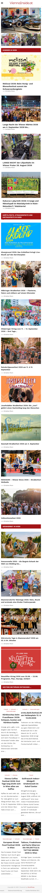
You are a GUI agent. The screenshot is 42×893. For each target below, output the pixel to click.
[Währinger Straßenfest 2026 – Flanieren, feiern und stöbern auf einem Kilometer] (21, 274)
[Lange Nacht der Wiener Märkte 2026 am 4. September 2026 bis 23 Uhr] (21, 109)
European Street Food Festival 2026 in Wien (11, 845)
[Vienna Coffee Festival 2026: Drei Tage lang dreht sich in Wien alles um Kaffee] (11, 764)
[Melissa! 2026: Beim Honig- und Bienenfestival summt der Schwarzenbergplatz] (21, 68)
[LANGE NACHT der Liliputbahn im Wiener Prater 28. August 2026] (21, 147)
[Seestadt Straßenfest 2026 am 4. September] (21, 427)
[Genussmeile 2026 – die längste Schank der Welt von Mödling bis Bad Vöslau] (21, 545)
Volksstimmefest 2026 (11, 518)
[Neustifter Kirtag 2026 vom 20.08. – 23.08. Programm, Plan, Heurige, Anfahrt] (21, 660)
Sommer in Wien (10, 50)
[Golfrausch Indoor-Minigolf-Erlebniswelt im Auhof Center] (31, 764)
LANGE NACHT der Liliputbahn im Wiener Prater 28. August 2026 (31, 41)
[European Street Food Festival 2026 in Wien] (11, 828)
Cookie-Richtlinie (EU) (32, 890)
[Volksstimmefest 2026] (21, 501)
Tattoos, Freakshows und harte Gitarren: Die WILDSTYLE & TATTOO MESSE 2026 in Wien (31, 847)
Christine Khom (10, 91)
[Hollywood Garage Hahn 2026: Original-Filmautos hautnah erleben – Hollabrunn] (21, 20)
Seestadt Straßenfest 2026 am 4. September (20, 444)
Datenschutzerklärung (15, 890)
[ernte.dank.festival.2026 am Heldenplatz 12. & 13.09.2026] (31, 699)
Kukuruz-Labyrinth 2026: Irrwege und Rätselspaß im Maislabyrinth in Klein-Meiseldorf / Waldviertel (21, 203)
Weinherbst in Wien (11, 526)
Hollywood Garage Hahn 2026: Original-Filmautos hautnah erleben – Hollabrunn (21, 29)
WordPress (31, 887)
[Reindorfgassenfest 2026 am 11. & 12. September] (21, 351)
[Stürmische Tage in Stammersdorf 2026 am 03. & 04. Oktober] (21, 621)
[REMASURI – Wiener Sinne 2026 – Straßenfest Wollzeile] (21, 463)
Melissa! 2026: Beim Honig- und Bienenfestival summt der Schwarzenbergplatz (18, 86)
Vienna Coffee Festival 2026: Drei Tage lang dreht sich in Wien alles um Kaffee (11, 783)
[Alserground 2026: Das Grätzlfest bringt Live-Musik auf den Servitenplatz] (21, 236)
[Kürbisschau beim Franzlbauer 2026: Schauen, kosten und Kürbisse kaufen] (11, 699)
